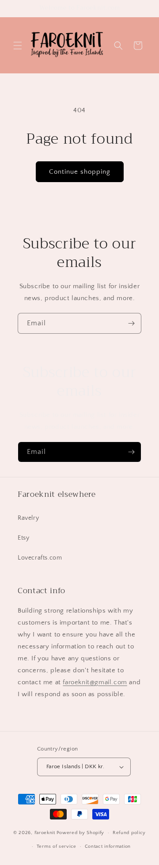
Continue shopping (79, 171)
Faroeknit (44, 832)
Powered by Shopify (81, 832)
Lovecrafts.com (40, 557)
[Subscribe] (131, 323)
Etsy (23, 537)
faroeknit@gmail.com (95, 682)
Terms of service (56, 846)
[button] (17, 45)
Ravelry (28, 518)
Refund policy (129, 832)
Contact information (108, 846)
